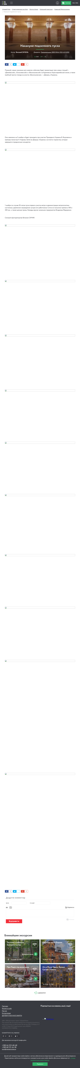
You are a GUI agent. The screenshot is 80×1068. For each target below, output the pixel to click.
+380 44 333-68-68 (9, 1045)
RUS (73, 3)
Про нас (4, 1011)
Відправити (14, 921)
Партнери (5, 1006)
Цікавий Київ (6, 9)
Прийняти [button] (40, 1064)
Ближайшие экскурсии (18, 935)
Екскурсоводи (6, 1013)
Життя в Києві (33, 9)
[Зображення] (10, 907)
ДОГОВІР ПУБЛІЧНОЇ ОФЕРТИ (12, 1015)
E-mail (32, 903)
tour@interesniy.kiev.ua (9, 1049)
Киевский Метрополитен (62, 9)
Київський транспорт (46, 9)
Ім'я (7, 903)
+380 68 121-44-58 (9, 1047)
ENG (77, 3)
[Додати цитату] (7, 907)
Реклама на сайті (7, 1008)
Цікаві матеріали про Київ (20, 9)
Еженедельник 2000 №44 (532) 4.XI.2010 (55, 52)
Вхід (57, 3)
